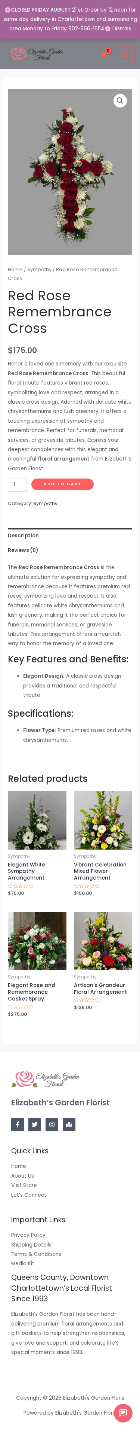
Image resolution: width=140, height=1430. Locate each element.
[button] (120, 100)
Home (15, 269)
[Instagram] (52, 1124)
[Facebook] (17, 1124)
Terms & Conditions (36, 1254)
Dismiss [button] (121, 28)
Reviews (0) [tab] (23, 550)
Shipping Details (31, 1244)
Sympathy (39, 269)
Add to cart (63, 484)
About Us (22, 1175)
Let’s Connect (28, 1195)
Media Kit (22, 1263)
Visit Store (24, 1185)
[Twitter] (34, 1124)
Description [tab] (23, 535)
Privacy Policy (28, 1235)
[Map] (69, 1124)
